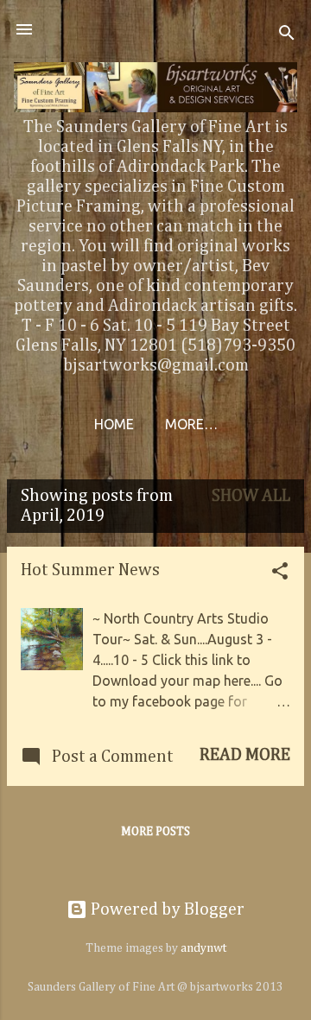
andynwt (203, 948)
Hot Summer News (90, 570)
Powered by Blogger (165, 909)
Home (114, 424)
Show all (251, 495)
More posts (155, 832)
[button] (280, 573)
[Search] (286, 35)
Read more (245, 754)
